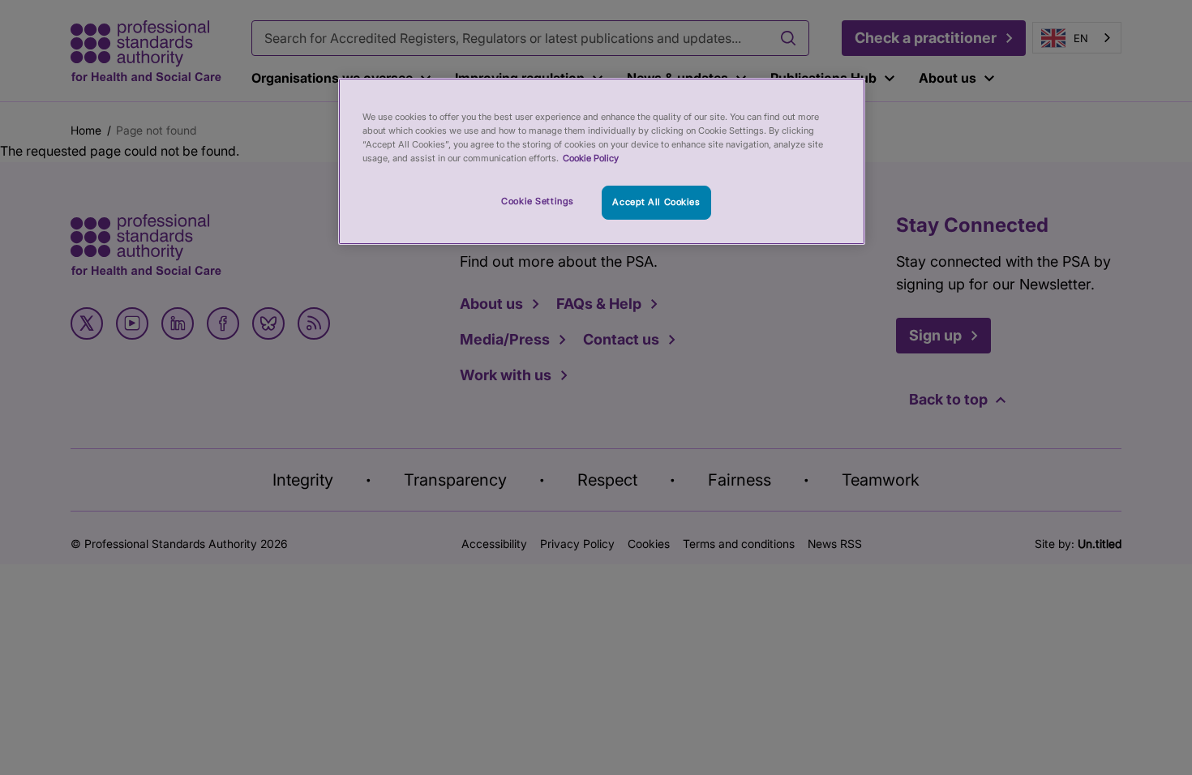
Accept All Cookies (656, 202)
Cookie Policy (591, 158)
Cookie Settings (537, 201)
